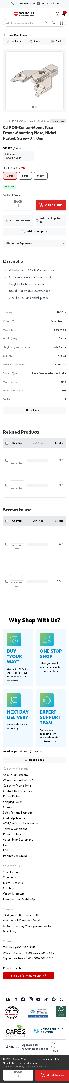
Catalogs (9, 888)
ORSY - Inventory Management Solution (28, 926)
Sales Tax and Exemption (18, 812)
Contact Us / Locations (17, 791)
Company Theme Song (17, 785)
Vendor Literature (14, 893)
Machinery (9, 931)
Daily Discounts (13, 882)
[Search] (45, 22)
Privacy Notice (12, 834)
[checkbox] (23, 231)
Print (58, 41)
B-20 (60, 312)
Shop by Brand (12, 872)
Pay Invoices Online (15, 855)
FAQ (6, 850)
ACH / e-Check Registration (20, 823)
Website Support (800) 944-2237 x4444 (28, 953)
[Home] (24, 14)
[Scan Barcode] (61, 22)
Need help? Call (23, 751)
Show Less (32, 410)
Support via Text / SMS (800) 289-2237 (28, 958)
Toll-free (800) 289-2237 (19, 947)
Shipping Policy (12, 802)
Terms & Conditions (15, 829)
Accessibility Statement (18, 839)
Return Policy (11, 796)
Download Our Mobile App (19, 899)
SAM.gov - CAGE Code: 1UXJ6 (21, 915)
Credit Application (14, 818)
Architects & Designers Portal (21, 920)
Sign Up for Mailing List (26, 975)
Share (37, 41)
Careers (7, 807)
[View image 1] (34, 80)
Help (6, 845)
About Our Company (15, 775)
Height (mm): (14, 168)
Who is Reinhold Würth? (18, 780)
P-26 (59, 544)
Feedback (15, 41)
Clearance (9, 877)
